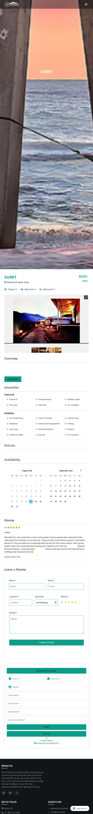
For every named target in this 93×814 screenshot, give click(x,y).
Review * (13, 612)
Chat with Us (81, 808)
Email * (51, 580)
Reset (46, 727)
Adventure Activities (59, 808)
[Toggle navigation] (86, 4)
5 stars (75, 602)
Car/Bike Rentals (57, 812)
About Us (6, 765)
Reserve (46, 734)
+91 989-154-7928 (11, 812)
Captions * (14, 596)
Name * (12, 580)
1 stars (62, 602)
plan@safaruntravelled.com (47, 743)
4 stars (72, 602)
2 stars (65, 602)
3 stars (69, 602)
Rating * (64, 596)
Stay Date (39, 596)
